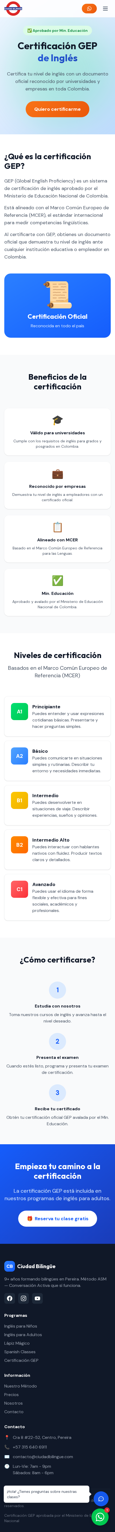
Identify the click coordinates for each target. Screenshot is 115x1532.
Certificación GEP (21, 1360)
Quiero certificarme (57, 109)
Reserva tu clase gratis (58, 1218)
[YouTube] (37, 1298)
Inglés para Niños (20, 1326)
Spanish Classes (20, 1352)
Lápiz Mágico (17, 1343)
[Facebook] (9, 1298)
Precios (11, 1394)
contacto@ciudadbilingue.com (43, 1456)
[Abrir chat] (101, 1498)
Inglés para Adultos (23, 1334)
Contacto (14, 1412)
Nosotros (13, 1403)
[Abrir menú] (105, 8)
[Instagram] (23, 1298)
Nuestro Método (20, 1386)
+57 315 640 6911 (30, 1447)
